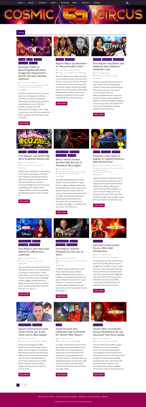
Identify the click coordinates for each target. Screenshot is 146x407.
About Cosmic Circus (46, 397)
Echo (68, 73)
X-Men (40, 87)
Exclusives (22, 59)
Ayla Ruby (107, 73)
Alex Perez (36, 82)
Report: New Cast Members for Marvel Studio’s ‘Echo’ (71, 65)
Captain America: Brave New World (114, 168)
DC (32, 341)
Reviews (97, 3)
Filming (58, 173)
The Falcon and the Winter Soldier (102, 172)
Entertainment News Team (73, 70)
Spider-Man (45, 85)
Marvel (36, 85)
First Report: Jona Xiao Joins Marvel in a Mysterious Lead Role (33, 251)
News (74, 3)
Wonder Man (33, 87)
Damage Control (29, 85)
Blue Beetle (23, 341)
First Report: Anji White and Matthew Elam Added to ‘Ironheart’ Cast (108, 66)
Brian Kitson (107, 255)
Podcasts (85, 3)
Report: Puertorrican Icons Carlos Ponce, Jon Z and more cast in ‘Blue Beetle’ (33, 331)
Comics (30, 3)
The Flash (40, 261)
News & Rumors (23, 63)
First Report (37, 59)
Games (53, 3)
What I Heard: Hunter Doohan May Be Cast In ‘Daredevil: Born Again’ (69, 162)
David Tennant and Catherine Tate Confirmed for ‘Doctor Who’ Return (70, 331)
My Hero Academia (34, 165)
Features (42, 3)
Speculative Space (118, 59)
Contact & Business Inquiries (66, 397)
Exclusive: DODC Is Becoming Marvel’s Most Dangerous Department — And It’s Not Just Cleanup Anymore (33, 72)
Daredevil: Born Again (74, 172)
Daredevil (64, 172)
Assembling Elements (62, 152)
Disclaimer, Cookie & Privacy (89, 397)
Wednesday (75, 173)
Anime (22, 165)
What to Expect (43, 152)
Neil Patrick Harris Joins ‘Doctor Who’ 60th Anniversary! (106, 248)
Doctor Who (105, 257)
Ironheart (107, 76)
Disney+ (64, 73)
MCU (40, 85)
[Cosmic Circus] (73, 6)
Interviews (65, 3)
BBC (96, 257)
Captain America (99, 168)
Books (20, 3)
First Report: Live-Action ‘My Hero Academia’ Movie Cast (34, 157)
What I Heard (33, 63)
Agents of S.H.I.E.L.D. (63, 261)
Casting (22, 85)
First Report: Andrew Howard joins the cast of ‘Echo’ (69, 251)
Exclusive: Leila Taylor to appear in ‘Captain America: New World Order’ (108, 158)
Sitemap (104, 397)
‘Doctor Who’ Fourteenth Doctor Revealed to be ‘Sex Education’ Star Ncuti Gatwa (108, 331)
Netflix (42, 165)
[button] (24, 2)
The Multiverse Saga (24, 87)
